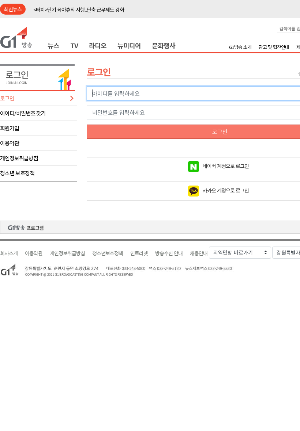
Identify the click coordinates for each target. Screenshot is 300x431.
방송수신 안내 (169, 253)
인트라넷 (139, 253)
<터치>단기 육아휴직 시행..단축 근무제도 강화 (78, 9)
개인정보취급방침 (19, 158)
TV (74, 45)
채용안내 (198, 253)
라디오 (97, 45)
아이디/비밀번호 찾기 (23, 113)
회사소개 (9, 253)
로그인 (7, 98)
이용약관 (9, 143)
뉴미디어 (129, 45)
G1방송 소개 (240, 46)
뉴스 (53, 45)
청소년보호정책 (107, 253)
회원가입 (9, 128)
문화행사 (163, 45)
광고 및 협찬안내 (274, 46)
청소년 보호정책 (17, 173)
